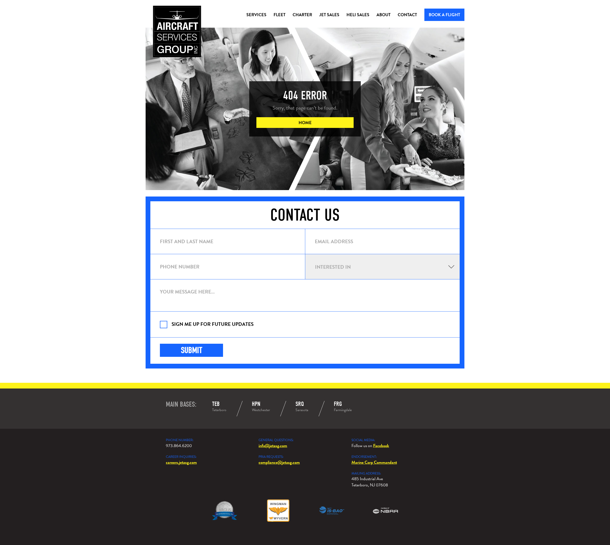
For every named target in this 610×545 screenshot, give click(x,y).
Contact (407, 14)
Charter (302, 14)
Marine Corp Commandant (374, 462)
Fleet (279, 14)
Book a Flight (444, 14)
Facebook (381, 445)
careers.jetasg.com (181, 462)
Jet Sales (329, 14)
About (383, 14)
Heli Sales (357, 14)
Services (256, 14)
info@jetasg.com (273, 445)
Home (305, 122)
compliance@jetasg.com (279, 462)
